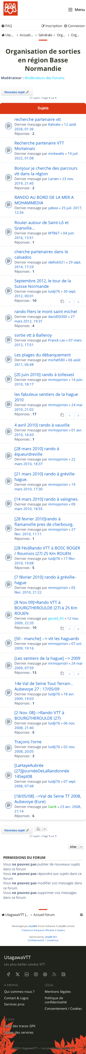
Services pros (14, 1004)
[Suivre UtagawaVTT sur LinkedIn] (26, 974)
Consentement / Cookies (63, 1009)
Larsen (53, 178)
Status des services (18, 1032)
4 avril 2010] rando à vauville (42, 425)
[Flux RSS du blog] (63, 974)
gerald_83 (56, 618)
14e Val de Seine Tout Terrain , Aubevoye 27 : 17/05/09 (43, 686)
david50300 (57, 316)
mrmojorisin (58, 379)
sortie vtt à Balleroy (33, 335)
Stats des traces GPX (19, 1026)
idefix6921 (56, 262)
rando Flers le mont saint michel (45, 311)
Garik (52, 806)
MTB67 (54, 233)
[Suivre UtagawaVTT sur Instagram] (36, 974)
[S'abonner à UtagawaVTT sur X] (17, 974)
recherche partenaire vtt (37, 119)
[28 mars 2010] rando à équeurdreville (36, 451)
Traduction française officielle (37, 930)
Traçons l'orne (28, 741)
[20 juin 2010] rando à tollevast (44, 374)
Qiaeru (61, 930)
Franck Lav (56, 340)
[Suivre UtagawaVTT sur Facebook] (8, 974)
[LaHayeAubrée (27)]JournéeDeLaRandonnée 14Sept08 (41, 771)
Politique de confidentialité (56, 1000)
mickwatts (56, 153)
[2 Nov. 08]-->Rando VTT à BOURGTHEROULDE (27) (39, 715)
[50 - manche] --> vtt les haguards (46, 638)
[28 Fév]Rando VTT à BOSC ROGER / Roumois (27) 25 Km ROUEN (47, 550)
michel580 (56, 360)
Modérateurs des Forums (44, 77)
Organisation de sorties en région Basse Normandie (43, 60)
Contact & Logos (16, 998)
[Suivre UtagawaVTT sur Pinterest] (45, 974)
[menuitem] (6, 26)
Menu (80, 9)
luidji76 (54, 291)
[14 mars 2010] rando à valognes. (46, 499)
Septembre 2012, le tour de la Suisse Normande (42, 283)
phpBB (32, 926)
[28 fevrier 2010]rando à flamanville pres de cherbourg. (44, 521)
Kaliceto (54, 124)
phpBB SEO (51, 936)
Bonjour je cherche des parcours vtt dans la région (46, 170)
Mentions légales (58, 992)
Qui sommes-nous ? (19, 992)
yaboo (53, 207)
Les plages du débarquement (42, 355)
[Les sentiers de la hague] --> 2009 (47, 658)
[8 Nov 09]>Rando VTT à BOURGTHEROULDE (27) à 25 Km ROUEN (45, 607)
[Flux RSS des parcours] (54, 974)
